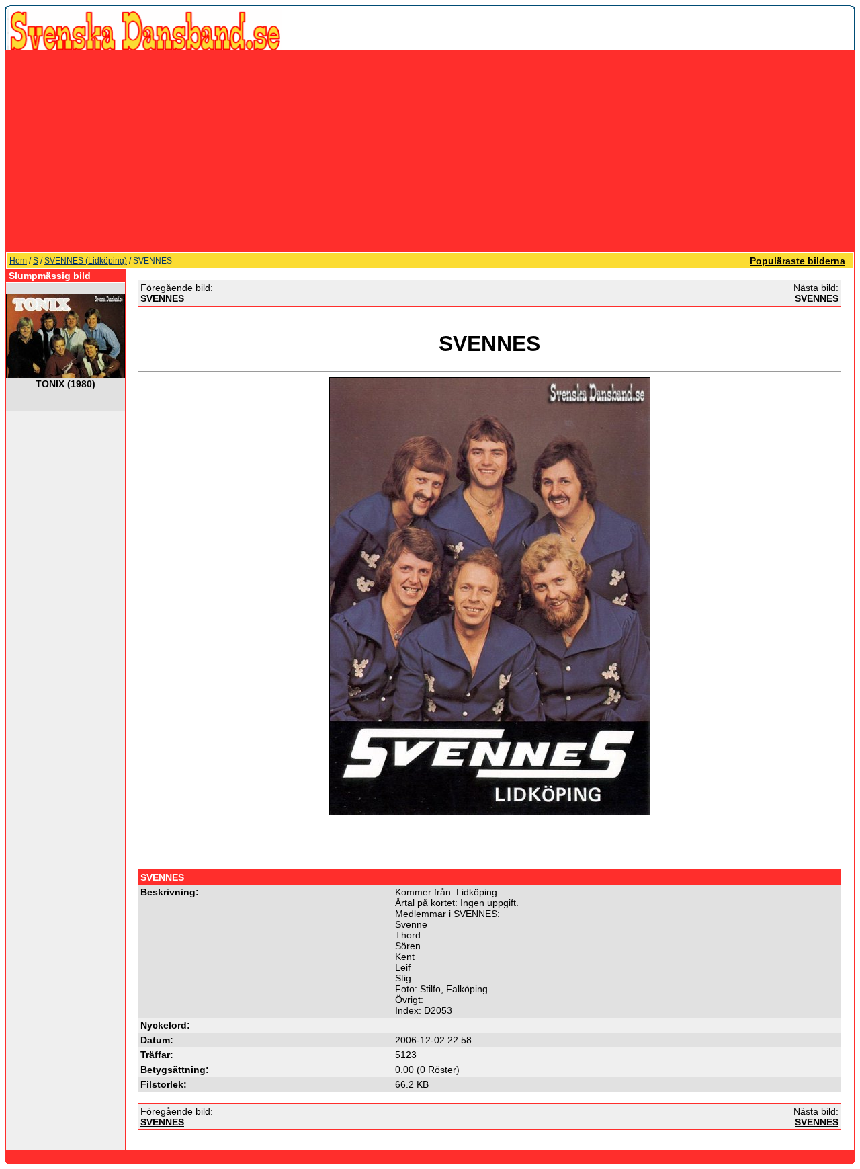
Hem (18, 261)
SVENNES (162, 298)
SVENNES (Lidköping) (85, 261)
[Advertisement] (430, 150)
